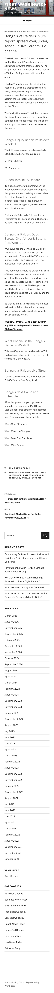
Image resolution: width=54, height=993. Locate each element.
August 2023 (11, 725)
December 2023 (13, 701)
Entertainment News (15, 905)
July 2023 (9, 731)
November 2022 (13, 780)
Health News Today (14, 924)
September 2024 (13, 664)
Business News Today (15, 899)
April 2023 (10, 749)
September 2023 (13, 719)
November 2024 (13, 652)
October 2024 (11, 658)
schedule (14, 478)
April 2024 (10, 676)
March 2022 (10, 828)
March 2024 (10, 682)
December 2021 (12, 847)
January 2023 (11, 767)
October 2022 (11, 786)
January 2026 (11, 622)
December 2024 (13, 646)
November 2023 (13, 707)
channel (25, 472)
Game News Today (19, 468)
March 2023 (10, 755)
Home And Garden (14, 930)
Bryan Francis (40, 32)
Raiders (28, 475)
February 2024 (12, 688)
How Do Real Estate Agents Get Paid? (24, 587)
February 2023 (12, 761)
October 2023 (11, 713)
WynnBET (9, 249)
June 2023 (10, 737)
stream (36, 478)
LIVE (43, 472)
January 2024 (11, 694)
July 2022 (9, 804)
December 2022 (13, 774)
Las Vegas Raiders (18, 84)
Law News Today (13, 942)
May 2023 (9, 743)
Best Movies (11, 876)
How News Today (13, 936)
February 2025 (12, 640)
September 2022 (13, 792)
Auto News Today (13, 893)
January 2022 (11, 840)
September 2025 (13, 634)
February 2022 (12, 834)
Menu (29, 20)
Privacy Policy (11, 982)
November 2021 (12, 853)
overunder (15, 475)
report (38, 475)
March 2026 (10, 615)
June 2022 (9, 810)
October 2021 (11, 859)
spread (26, 478)
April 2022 (10, 822)
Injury (36, 472)
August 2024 (11, 670)
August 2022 (11, 798)
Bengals (14, 472)
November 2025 (13, 628)
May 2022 (9, 816)
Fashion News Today (15, 911)
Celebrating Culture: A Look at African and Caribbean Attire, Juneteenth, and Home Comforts (26, 558)
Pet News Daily (12, 948)
